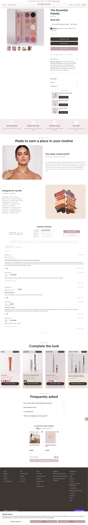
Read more (53, 78)
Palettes (5, 473)
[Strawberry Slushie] (5, 381)
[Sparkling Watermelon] (9, 381)
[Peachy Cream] (2, 381)
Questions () (18, 247)
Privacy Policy (50, 517)
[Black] (24, 381)
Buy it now (64, 48)
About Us (72, 473)
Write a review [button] (72, 231)
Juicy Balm (4, 375)
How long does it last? (30, 407)
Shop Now (56, 1)
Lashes (5, 478)
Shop (4, 4)
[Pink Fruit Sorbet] (7, 381)
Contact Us (73, 493)
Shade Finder (12, 4)
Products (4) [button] (51, 241)
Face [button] (38, 471)
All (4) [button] (35, 241)
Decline (71, 521)
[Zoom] (25, 27)
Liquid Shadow (7, 481)
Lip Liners (22, 478)
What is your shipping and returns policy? (35, 416)
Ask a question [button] (72, 235)
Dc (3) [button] (58, 241)
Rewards (72, 478)
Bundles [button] (55, 471)
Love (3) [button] (64, 241)
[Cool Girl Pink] (51, 381)
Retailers (72, 481)
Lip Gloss (22, 481)
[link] (36, 445)
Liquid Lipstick (24, 473)
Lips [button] (21, 471)
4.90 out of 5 (20, 232)
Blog (71, 476)
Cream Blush (40, 481)
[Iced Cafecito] (4, 381)
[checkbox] (42, 432)
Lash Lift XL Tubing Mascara (31, 375)
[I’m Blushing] (47, 381)
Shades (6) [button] (29, 241)
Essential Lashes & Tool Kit (60, 476)
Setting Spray (40, 486)
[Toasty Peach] (49, 381)
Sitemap (72, 495)
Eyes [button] (4, 471)
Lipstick (22, 476)
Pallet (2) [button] (71, 241)
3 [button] (44, 333)
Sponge (39, 478)
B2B (71, 500)
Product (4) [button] (42, 241)
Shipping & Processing (76, 490)
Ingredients (54, 86)
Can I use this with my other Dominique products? (38, 403)
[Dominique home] (44, 5)
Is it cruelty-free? (28, 411)
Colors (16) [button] (21, 241)
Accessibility (73, 488)
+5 (54, 380)
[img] (8, 254)
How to (52, 82)
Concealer (39, 473)
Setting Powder (41, 476)
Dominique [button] (73, 471)
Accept (44, 521)
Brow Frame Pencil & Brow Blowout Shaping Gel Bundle (76, 376)
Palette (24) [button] (13, 241)
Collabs (72, 498)
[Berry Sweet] (52, 381)
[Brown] (26, 381)
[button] (36, 230)
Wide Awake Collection (59, 473)
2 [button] (42, 333)
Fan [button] (76, 241)
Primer (5, 476)
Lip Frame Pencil (50, 375)
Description (54, 59)
